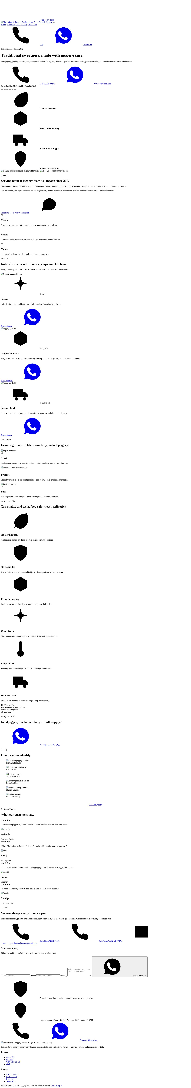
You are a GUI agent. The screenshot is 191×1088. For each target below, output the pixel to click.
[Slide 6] (15, 89)
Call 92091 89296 (47, 84)
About (3, 24)
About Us (10, 1057)
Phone (33, 976)
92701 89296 (11, 1077)
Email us (9, 1079)
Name (3, 976)
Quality (17, 24)
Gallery (24, 24)
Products (10, 24)
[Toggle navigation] (54, 22)
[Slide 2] (5, 89)
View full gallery (95, 805)
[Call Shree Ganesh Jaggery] (21, 1040)
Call (41, 44)
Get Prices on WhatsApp (50, 745)
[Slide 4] (10, 89)
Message (63, 976)
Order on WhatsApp (102, 84)
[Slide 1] (2, 89)
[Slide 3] (7, 89)
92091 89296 (11, 1074)
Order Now (32, 24)
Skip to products (47, 20)
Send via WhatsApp (139, 976)
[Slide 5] (12, 89)
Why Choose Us (13, 1062)
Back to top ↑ (56, 1086)
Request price (7, 326)
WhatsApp (87, 44)
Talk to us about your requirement (15, 213)
